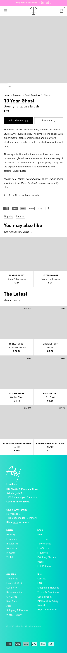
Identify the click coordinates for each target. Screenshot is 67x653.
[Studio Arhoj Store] (33, 11)
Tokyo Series (44, 544)
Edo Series (43, 548)
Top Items (42, 539)
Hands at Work (14, 583)
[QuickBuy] (3, 240)
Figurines (42, 553)
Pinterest (11, 553)
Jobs (9, 606)
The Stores (12, 579)
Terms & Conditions (48, 592)
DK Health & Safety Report (47, 603)
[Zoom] (4, 79)
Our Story (11, 588)
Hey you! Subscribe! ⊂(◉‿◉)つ (33, 3)
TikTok (10, 557)
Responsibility (14, 592)
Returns (20, 216)
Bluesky (10, 535)
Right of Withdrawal (48, 609)
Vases (40, 562)
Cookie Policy (44, 597)
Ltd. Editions (44, 566)
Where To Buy (14, 615)
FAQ (39, 583)
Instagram (12, 544)
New (39, 535)
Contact (41, 579)
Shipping (8, 216)
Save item (46, 120)
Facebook (11, 539)
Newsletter (12, 548)
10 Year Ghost (19, 101)
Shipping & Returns (17, 610)
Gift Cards (11, 597)
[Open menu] (5, 10)
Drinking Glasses (46, 557)
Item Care (11, 601)
